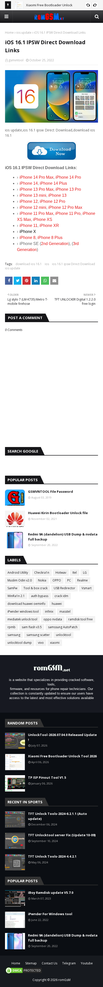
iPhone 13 (57, 195)
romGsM (64, 980)
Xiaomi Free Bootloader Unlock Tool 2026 (62, 756)
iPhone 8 (28, 237)
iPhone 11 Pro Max (36, 213)
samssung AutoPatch (63, 627)
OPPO (56, 580)
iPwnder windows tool (23, 611)
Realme (82, 580)
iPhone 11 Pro (67, 213)
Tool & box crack (36, 588)
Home (9, 32)
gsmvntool (16, 60)
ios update (24, 32)
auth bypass (39, 596)
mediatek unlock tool (22, 619)
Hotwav (61, 572)
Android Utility (18, 572)
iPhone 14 (29, 183)
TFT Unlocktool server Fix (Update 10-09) (62, 835)
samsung (14, 635)
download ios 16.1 (29, 264)
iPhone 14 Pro (68, 177)
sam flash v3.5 (32, 627)
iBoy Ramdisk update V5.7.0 (50, 892)
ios (47, 264)
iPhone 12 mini (33, 207)
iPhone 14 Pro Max (37, 177)
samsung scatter (38, 635)
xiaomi (55, 642)
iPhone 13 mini (33, 195)
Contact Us (49, 963)
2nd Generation (54, 243)
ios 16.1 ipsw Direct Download (73, 264)
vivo (41, 642)
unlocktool (63, 635)
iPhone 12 (29, 201)
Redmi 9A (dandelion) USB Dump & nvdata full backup (63, 536)
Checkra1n (41, 572)
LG (85, 572)
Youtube (87, 963)
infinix (49, 611)
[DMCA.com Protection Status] (23, 972)
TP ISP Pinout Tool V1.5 (47, 777)
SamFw (12, 588)
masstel (65, 611)
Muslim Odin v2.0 (20, 580)
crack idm (61, 596)
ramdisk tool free (80, 619)
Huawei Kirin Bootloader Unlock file (58, 513)
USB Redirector (64, 588)
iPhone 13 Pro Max (37, 189)
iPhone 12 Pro (52, 201)
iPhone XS (42, 219)
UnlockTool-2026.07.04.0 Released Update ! (62, 737)
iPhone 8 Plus (50, 237)
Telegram (69, 963)
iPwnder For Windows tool (50, 914)
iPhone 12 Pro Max (65, 207)
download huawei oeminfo (27, 604)
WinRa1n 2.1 (16, 596)
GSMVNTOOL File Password (50, 491)
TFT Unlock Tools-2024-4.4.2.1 (52, 856)
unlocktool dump (20, 642)
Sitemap (31, 963)
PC (69, 580)
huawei (57, 604)
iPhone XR (49, 225)
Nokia (42, 580)
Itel (74, 572)
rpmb (12, 627)
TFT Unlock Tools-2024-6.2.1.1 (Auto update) (57, 816)
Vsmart (87, 588)
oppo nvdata (53, 619)
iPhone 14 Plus (53, 183)
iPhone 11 (29, 225)
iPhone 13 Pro (68, 189)
